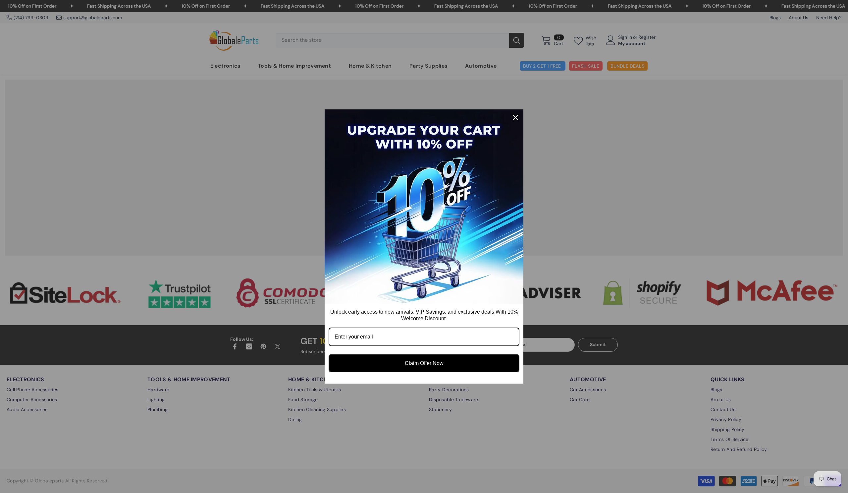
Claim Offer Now (424, 363)
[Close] (515, 117)
